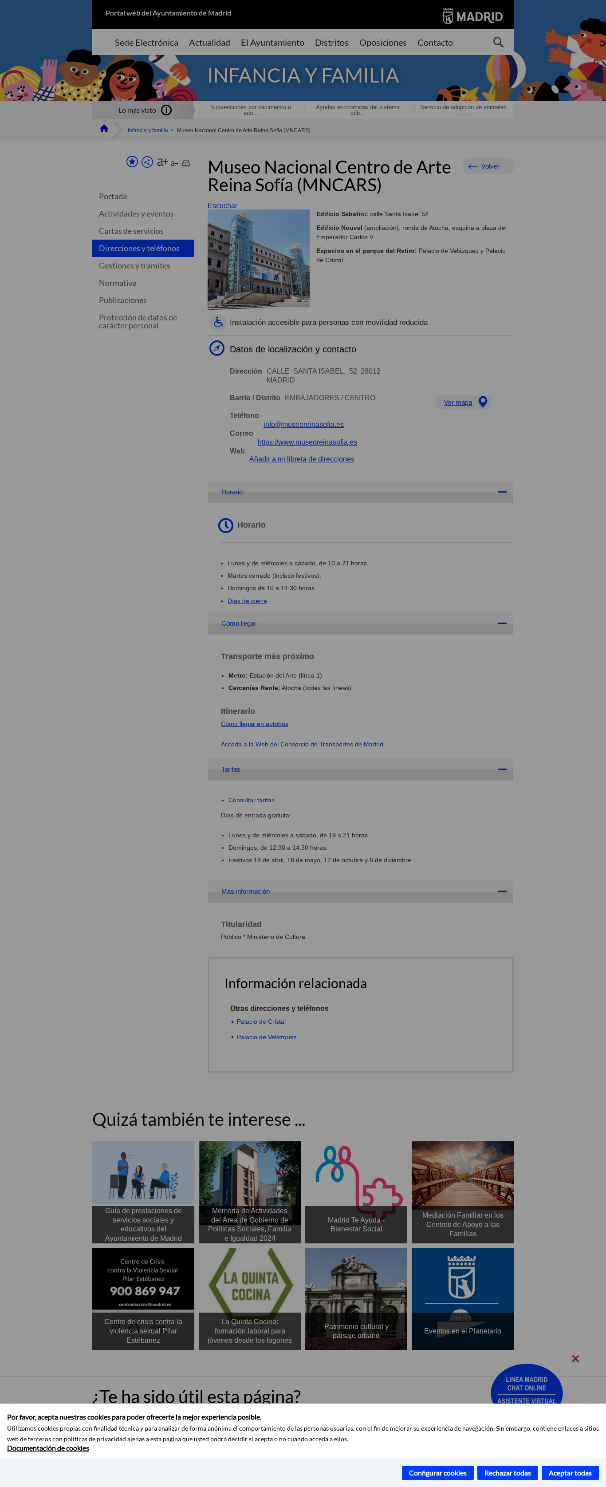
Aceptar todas (570, 1472)
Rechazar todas (507, 1472)
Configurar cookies (438, 1472)
